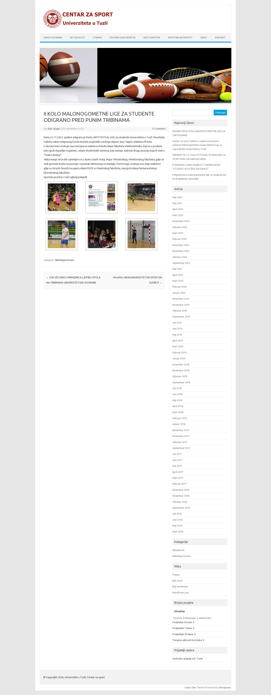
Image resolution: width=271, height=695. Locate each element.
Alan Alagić (53, 128)
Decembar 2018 (180, 364)
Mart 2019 (177, 346)
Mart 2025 (177, 215)
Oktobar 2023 (179, 227)
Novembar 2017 (180, 436)
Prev (44, 75)
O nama (97, 37)
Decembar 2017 (180, 430)
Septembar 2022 (181, 263)
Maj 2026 (177, 197)
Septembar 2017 (181, 448)
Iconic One (190, 687)
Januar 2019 (178, 358)
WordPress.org (180, 592)
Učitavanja (190, 617)
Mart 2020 (177, 280)
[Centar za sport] (80, 27)
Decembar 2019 (180, 298)
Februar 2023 (179, 239)
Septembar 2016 (181, 507)
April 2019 (177, 340)
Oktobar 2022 (179, 257)
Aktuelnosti (77, 37)
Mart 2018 (177, 412)
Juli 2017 (177, 454)
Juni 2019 (177, 328)
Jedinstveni (204, 617)
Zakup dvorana (53, 37)
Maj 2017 (177, 466)
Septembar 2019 (181, 316)
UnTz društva (151, 37)
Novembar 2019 (180, 304)
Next (227, 75)
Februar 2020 (179, 286)
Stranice (177, 617)
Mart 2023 (177, 233)
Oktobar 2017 (179, 442)
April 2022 (177, 275)
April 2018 (177, 406)
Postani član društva (123, 37)
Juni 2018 (177, 394)
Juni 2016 (177, 519)
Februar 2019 (179, 352)
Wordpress (225, 687)
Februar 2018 (179, 418)
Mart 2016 (177, 531)
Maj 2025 (177, 203)
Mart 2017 (177, 478)
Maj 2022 (177, 268)
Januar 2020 (178, 292)
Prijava (176, 574)
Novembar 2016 (180, 495)
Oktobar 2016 (179, 502)
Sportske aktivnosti (180, 37)
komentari (180, 586)
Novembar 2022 (180, 251)
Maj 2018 (177, 400)
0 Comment (159, 128)
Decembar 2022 (180, 245)
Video (203, 37)
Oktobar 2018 (179, 376)
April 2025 (177, 209)
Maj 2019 (177, 334)
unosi (177, 580)
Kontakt (220, 37)
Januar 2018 (178, 424)
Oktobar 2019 (179, 310)
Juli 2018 (177, 388)
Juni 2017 (177, 460)
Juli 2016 (177, 513)
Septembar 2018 (181, 382)
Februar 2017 (179, 483)
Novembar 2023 (180, 221)
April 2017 (177, 472)
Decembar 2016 (180, 490)
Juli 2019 (177, 322)
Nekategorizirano (64, 260)
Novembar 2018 (180, 370)
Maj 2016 (177, 525)
